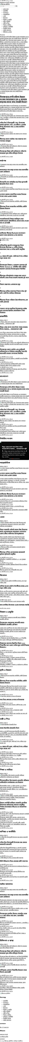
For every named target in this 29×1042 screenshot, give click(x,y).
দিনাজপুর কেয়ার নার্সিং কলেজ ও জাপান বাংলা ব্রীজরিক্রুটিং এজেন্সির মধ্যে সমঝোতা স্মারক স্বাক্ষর (13, 819)
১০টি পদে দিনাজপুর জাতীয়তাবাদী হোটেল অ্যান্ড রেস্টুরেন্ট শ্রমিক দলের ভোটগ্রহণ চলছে (12, 365)
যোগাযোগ (12, 3)
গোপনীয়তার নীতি (4, 1037)
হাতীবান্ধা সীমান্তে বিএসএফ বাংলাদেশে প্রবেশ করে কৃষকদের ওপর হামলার (13, 60)
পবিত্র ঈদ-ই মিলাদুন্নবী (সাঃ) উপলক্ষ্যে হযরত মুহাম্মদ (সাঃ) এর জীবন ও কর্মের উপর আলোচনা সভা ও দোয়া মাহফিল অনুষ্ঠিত (14, 41)
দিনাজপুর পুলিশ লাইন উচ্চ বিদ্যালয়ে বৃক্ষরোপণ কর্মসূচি (14, 815)
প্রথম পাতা (6, 9)
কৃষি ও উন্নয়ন (6, 21)
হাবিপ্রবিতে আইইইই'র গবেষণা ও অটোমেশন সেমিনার (14, 665)
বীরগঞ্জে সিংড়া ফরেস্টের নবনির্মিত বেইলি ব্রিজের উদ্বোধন (13, 55)
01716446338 (5, 1027)
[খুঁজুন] (16, 6)
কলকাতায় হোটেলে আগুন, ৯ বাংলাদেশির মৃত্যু (12, 507)
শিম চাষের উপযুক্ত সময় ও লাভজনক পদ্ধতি (11, 711)
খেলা (4, 16)
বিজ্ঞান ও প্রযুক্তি (7, 20)
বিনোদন (5, 18)
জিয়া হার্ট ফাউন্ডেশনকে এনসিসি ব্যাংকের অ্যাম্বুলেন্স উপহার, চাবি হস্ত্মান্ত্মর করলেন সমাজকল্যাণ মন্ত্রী (13, 979)
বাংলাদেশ (5, 13)
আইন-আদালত (7, 30)
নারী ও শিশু (6, 23)
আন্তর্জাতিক (6, 14)
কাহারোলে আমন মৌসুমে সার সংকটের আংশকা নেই (13, 714)
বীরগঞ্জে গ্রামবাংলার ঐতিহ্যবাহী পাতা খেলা (11, 571)
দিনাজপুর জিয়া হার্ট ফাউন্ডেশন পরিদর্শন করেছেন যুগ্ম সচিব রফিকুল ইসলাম (12, 46)
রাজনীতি (5, 11)
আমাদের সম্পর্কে (4, 3)
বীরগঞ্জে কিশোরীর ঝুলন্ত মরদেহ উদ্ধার (10, 765)
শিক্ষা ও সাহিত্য (7, 25)
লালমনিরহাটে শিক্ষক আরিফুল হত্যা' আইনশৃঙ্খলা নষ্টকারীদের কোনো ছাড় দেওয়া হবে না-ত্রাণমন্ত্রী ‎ (14, 58)
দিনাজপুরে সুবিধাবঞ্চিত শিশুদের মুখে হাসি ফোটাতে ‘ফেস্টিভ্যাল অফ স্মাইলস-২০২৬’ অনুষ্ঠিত (13, 755)
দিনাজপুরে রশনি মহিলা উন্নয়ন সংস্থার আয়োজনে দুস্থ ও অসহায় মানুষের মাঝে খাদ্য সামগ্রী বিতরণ (14, 38)
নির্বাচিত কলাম (7, 28)
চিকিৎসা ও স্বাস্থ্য (7, 32)
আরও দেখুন (3, 320)
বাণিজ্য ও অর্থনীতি (8, 27)
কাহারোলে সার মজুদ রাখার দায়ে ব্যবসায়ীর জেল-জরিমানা (14, 48)
